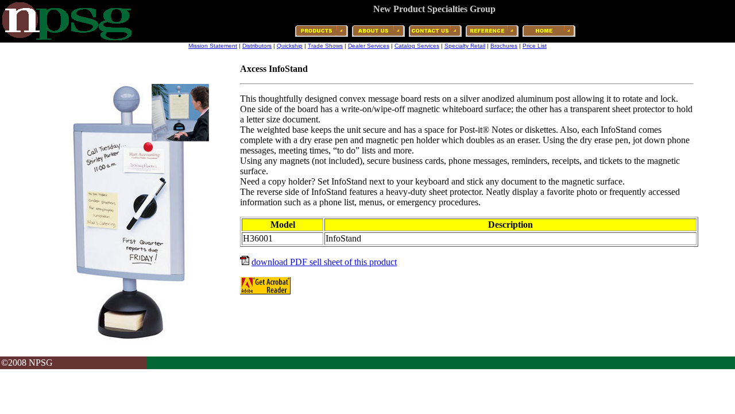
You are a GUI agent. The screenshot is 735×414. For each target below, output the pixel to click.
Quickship (290, 46)
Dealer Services (368, 46)
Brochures (503, 46)
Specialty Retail (464, 46)
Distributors (257, 46)
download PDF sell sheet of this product (324, 262)
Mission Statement (212, 46)
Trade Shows (325, 46)
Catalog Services (416, 46)
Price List (535, 46)
